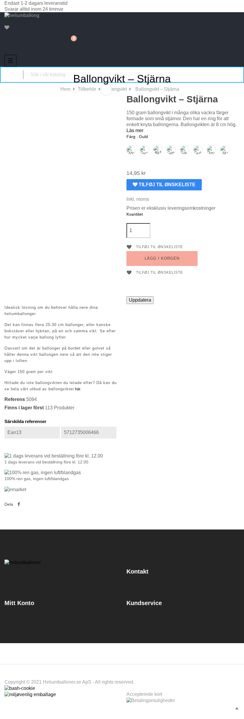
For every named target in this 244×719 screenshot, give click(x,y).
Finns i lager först (24, 407)
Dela (19, 504)
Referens (14, 399)
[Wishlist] (6, 27)
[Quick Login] (7, 21)
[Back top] (236, 708)
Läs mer (134, 130)
